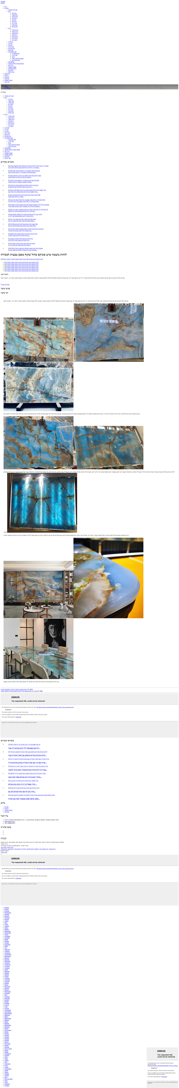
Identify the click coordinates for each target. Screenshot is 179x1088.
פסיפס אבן (11, 62)
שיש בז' (14, 20)
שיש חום (14, 18)
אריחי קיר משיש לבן (20, 849)
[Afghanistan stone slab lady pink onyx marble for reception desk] (24, 744)
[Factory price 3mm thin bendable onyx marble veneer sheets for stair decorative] (23, 780)
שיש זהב (14, 21)
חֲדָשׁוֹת (6, 75)
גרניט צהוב (15, 36)
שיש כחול (14, 25)
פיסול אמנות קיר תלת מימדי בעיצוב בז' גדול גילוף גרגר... (23, 201)
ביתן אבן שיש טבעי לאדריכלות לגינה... (19, 240)
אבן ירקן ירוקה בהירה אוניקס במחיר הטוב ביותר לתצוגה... (27, 770)
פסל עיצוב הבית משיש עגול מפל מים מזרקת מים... (22, 226)
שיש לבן (14, 13)
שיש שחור (15, 16)
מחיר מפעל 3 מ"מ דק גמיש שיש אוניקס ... (22, 784)
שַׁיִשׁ (9, 11)
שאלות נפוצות (8, 80)
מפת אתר (3, 847)
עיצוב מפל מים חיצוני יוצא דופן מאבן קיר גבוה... (21, 221)
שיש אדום (15, 26)
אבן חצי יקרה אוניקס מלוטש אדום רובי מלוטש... (21, 211)
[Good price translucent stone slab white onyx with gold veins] (23, 788)
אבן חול (10, 45)
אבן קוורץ (14, 55)
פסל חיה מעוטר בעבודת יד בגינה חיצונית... (20, 182)
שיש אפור (15, 15)
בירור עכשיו (4, 844)
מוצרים (6, 8)
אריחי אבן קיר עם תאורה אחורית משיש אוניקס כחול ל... (27, 763)
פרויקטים (7, 73)
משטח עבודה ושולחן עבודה (16, 63)
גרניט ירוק (15, 38)
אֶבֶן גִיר (10, 43)
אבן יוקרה (11, 46)
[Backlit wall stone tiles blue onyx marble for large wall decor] (28, 759)
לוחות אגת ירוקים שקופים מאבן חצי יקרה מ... (21, 216)
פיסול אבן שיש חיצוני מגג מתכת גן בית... (19, 245)
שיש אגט (10, 50)
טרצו (13, 57)
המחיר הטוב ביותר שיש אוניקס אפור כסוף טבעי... (25, 777)
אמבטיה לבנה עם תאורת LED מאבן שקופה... (24, 799)
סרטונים (6, 77)
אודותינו (6, 78)
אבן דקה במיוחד (12, 10)
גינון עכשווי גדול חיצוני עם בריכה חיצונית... (20, 230)
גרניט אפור (15, 33)
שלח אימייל (4, 852)
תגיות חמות (10, 847)
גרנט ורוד (14, 40)
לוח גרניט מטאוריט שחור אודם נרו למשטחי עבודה (15, 689)
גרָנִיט (9, 28)
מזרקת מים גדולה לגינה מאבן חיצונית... (19, 235)
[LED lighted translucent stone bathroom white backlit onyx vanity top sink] (31, 795)
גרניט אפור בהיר (43, 849)
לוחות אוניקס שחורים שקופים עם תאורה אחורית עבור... (27, 755)
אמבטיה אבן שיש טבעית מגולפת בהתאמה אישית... (22, 250)
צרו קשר (6, 82)
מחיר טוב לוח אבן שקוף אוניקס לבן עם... (22, 792)
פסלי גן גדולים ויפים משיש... (16, 196)
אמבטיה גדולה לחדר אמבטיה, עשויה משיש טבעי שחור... (24, 206)
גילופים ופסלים (12, 68)
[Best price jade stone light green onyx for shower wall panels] (28, 766)
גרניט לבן (14, 35)
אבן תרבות (11, 72)
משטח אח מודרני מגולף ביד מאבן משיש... (20, 177)
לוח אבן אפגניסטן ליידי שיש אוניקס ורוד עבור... (24, 748)
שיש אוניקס (11, 48)
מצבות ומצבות (12, 67)
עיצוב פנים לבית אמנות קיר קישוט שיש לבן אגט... (22, 172)
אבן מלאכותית (12, 52)
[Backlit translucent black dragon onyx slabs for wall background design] (27, 752)
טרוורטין (10, 41)
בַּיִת (5, 6)
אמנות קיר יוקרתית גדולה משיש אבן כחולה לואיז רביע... (24, 167)
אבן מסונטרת (15, 53)
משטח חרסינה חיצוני (18, 58)
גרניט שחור (15, 30)
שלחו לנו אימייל (5, 284)
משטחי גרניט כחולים (32, 849)
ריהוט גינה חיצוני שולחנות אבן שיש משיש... (20, 187)
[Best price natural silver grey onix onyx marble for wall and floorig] (27, 773)
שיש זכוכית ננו (16, 60)
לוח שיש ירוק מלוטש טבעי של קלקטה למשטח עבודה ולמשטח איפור (20, 691)
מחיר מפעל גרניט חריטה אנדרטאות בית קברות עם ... (23, 192)
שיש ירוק (14, 23)
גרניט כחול (15, 31)
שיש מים (10, 70)
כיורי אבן (10, 65)
